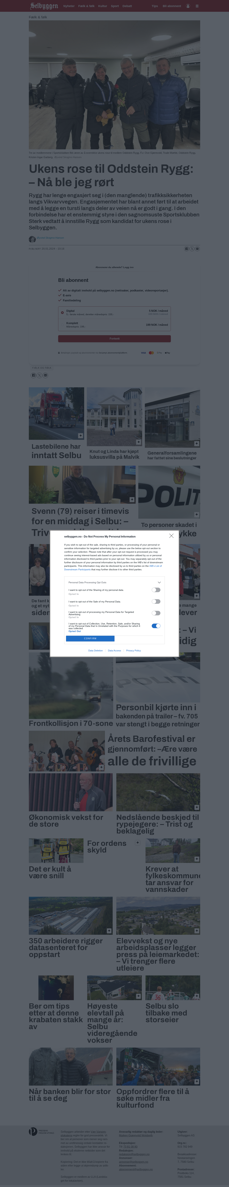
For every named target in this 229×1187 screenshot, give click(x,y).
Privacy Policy (133, 650)
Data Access (114, 650)
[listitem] (114, 582)
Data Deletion (95, 650)
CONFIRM (90, 638)
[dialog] (114, 593)
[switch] (156, 590)
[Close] (172, 537)
